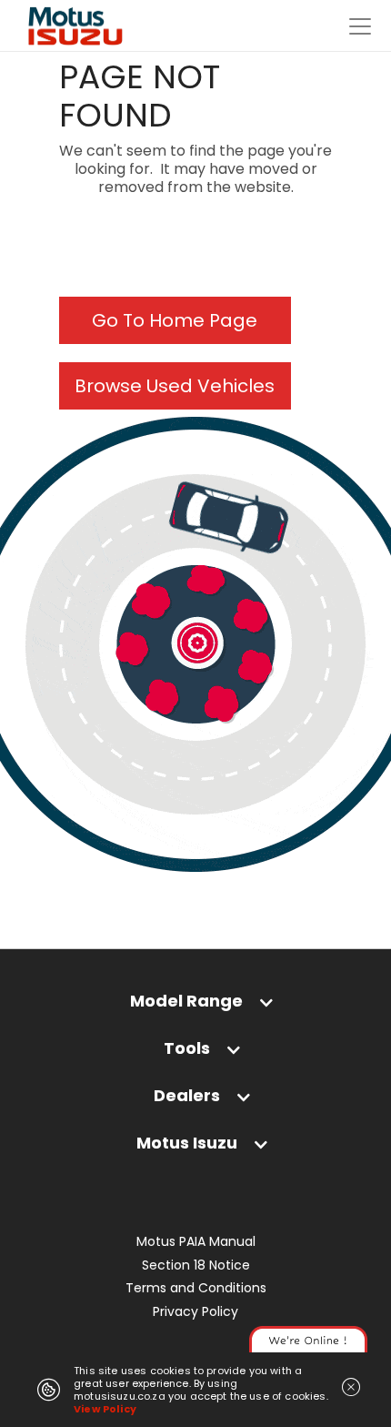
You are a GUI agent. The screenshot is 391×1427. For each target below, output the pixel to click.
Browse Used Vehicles (175, 386)
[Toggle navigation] (360, 26)
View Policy (105, 1409)
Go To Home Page (174, 320)
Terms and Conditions (195, 1288)
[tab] (195, 1005)
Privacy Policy (195, 1312)
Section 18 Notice (196, 1265)
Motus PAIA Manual (196, 1241)
